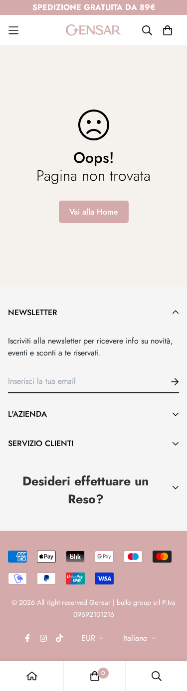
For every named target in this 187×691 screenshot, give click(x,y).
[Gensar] (94, 30)
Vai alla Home (93, 212)
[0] (95, 676)
